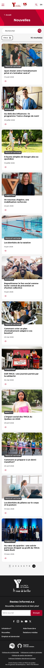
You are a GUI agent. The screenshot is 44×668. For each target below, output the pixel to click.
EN (41, 5)
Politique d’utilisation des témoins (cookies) (22, 658)
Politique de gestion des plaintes (22, 655)
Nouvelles (6, 632)
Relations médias (30, 632)
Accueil (8, 15)
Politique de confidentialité (10, 652)
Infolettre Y (6, 628)
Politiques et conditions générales (31, 652)
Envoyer (36, 613)
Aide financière (29, 628)
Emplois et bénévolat (11, 636)
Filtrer (5, 38)
